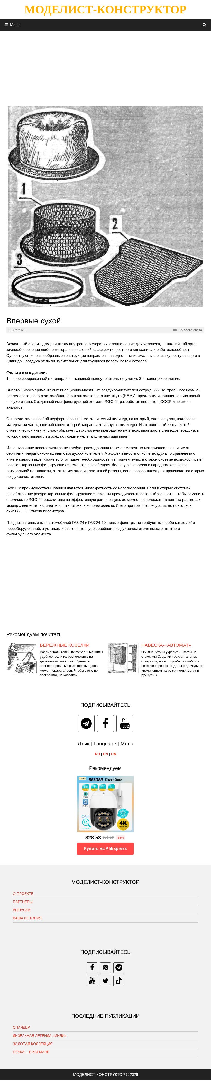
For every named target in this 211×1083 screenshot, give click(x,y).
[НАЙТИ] (204, 25)
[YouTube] (124, 723)
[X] (105, 981)
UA (113, 754)
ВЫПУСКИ (21, 910)
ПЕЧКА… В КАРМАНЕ (31, 1052)
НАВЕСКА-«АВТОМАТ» (166, 645)
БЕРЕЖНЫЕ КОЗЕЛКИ (64, 645)
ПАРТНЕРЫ (22, 902)
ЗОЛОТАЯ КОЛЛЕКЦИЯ (33, 1044)
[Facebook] (105, 723)
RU (97, 754)
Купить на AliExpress (105, 848)
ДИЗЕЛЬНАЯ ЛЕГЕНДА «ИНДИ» (40, 1036)
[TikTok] (118, 981)
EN (105, 754)
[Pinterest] (105, 967)
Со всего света (190, 330)
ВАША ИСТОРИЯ (27, 918)
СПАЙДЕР (21, 1027)
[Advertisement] (105, 66)
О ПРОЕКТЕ (23, 894)
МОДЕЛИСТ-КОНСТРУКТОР (105, 9)
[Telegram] (86, 723)
